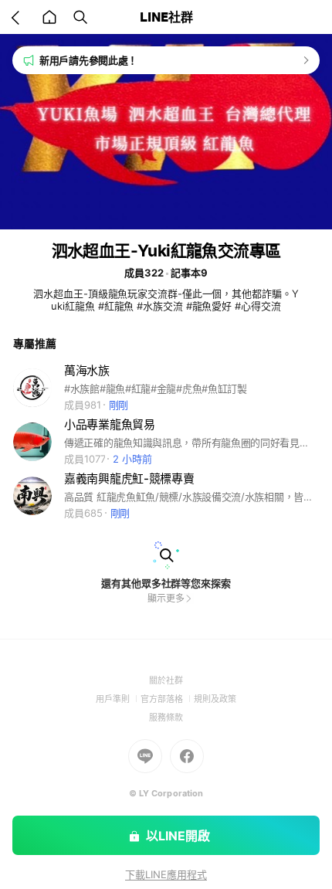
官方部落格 (167, 699)
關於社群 (166, 680)
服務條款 (166, 717)
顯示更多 (166, 598)
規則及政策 (215, 699)
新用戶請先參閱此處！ (88, 60)
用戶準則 (118, 699)
